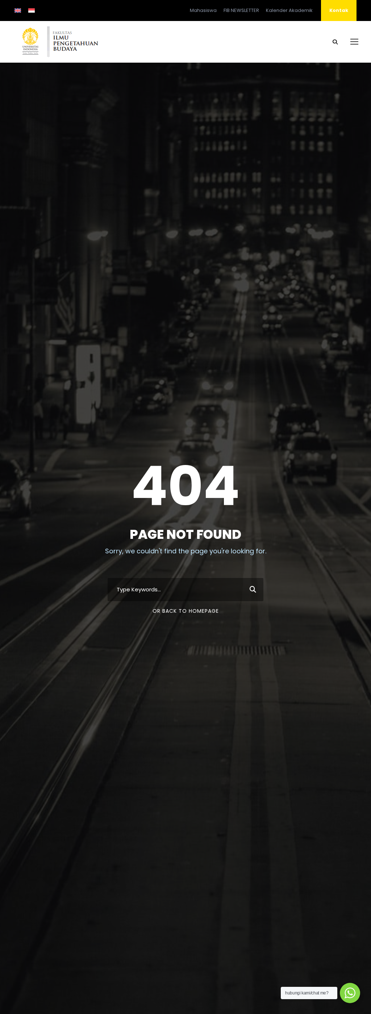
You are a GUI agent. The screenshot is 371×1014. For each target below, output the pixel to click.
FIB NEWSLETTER (241, 10)
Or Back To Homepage (186, 611)
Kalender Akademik (289, 10)
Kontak (338, 10)
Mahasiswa (203, 10)
